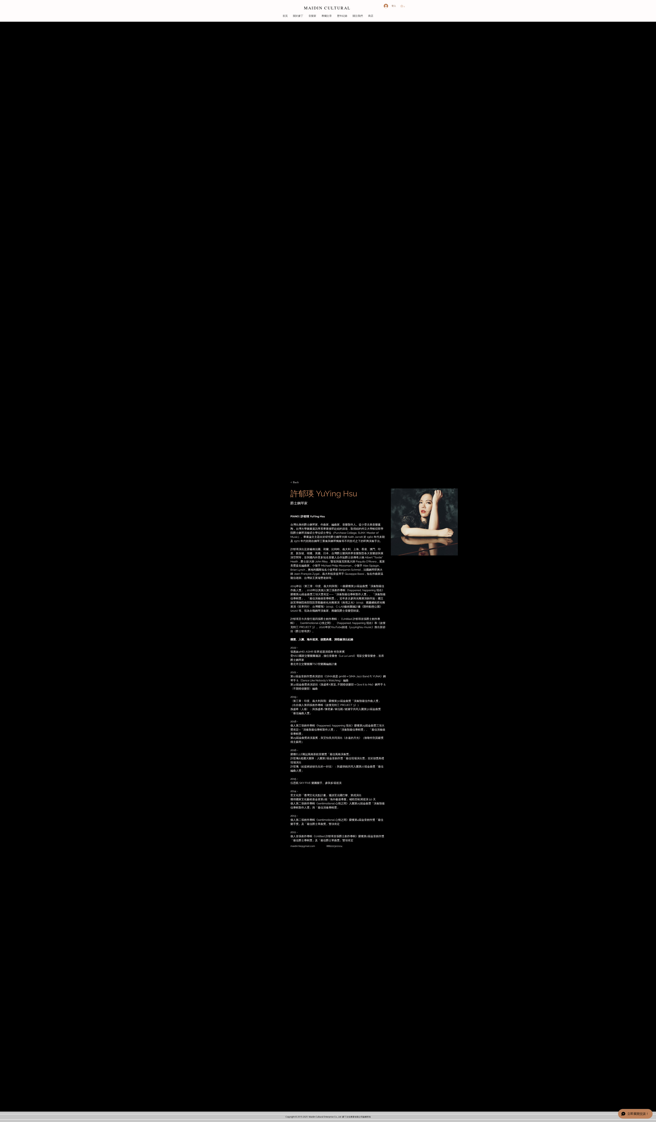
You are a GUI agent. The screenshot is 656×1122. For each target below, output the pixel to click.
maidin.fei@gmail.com (302, 846)
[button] (403, 6)
